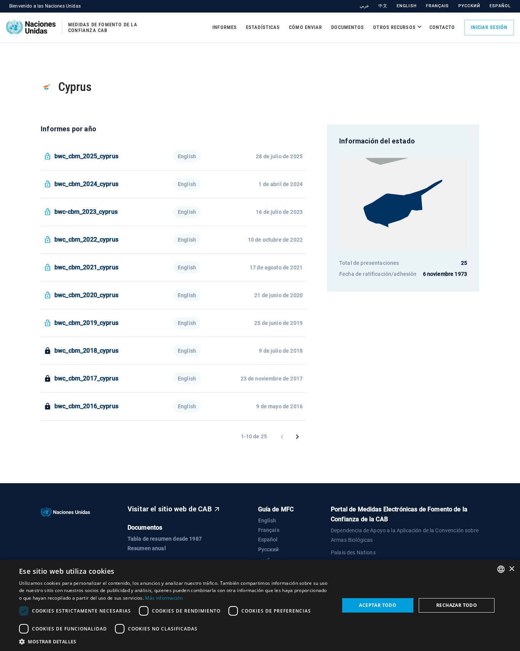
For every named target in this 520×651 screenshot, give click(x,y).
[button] (174, 641)
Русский (469, 5)
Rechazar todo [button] (456, 605)
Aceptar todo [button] (377, 605)
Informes (224, 27)
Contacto (442, 27)
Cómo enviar (305, 27)
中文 (383, 5)
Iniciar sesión (489, 27)
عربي (364, 5)
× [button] (511, 569)
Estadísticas (263, 27)
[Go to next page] (297, 436)
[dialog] (260, 605)
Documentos (347, 27)
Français (437, 5)
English (407, 5)
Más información (164, 598)
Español (500, 5)
